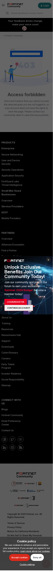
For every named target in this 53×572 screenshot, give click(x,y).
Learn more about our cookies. (35, 551)
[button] (26, 564)
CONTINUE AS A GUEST (18, 308)
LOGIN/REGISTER (15, 302)
